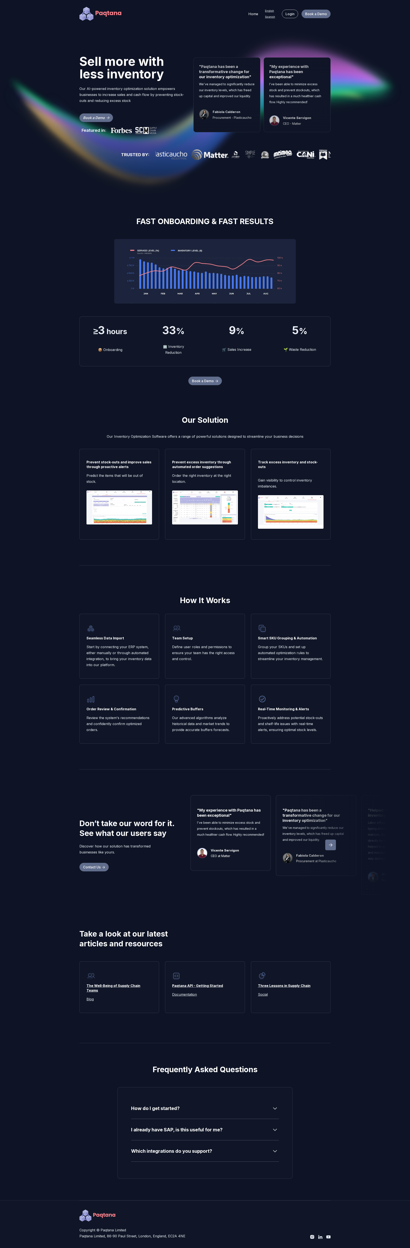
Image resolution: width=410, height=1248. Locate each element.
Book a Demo (316, 14)
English (269, 10)
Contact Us (94, 867)
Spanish (270, 16)
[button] (330, 845)
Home (253, 14)
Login (290, 14)
